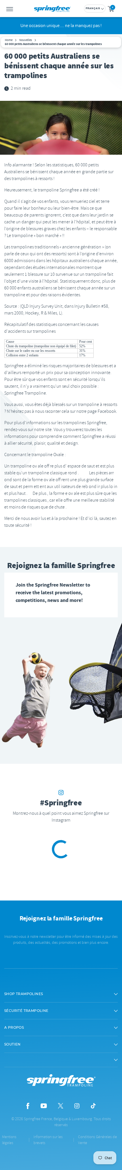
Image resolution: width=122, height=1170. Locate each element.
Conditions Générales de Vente (97, 1139)
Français (93, 8)
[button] (61, 994)
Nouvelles (25, 40)
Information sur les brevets (48, 1139)
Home (8, 40)
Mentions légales (9, 1139)
